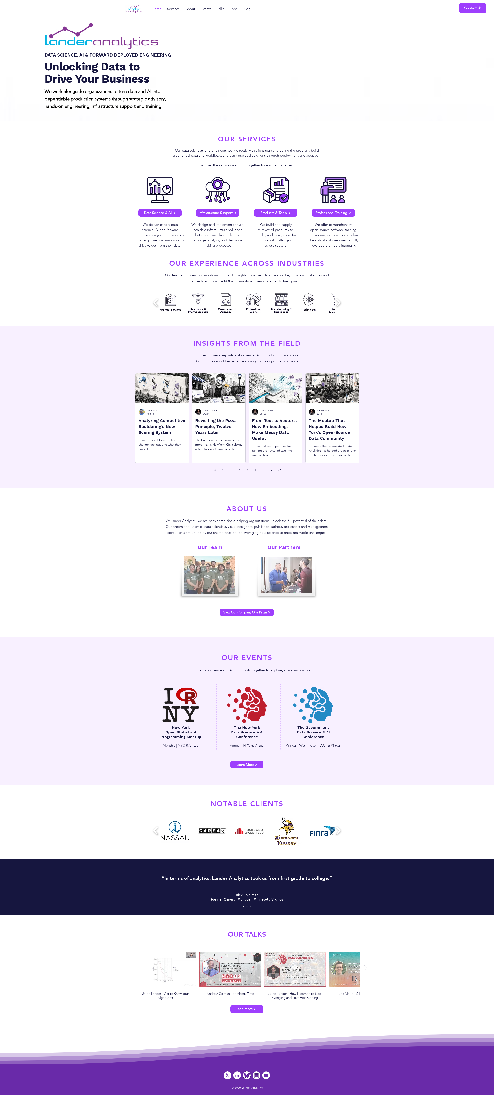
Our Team (210, 547)
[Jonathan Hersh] (250, 906)
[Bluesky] (247, 1075)
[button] (472, 8)
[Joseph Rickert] (247, 906)
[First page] (214, 469)
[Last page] (279, 469)
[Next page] (271, 469)
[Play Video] (165, 969)
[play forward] (338, 302)
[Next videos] (365, 968)
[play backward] (155, 302)
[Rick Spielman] (243, 906)
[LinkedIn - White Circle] (237, 1075)
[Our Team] (209, 575)
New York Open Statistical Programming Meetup (180, 732)
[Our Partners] (286, 575)
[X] (227, 1075)
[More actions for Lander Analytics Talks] (140, 946)
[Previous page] (222, 469)
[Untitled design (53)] (256, 1075)
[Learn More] (159, 190)
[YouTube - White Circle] (266, 1075)
